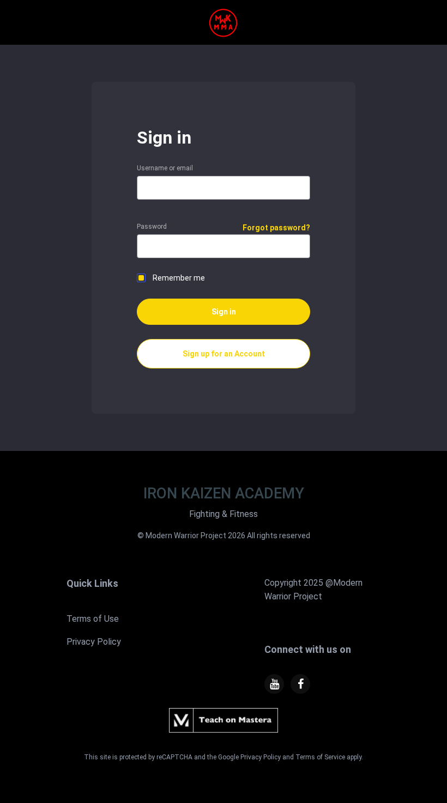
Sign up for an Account (224, 353)
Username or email (165, 168)
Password (152, 226)
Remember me (179, 277)
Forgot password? (276, 227)
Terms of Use (93, 619)
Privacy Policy (94, 642)
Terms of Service (320, 757)
